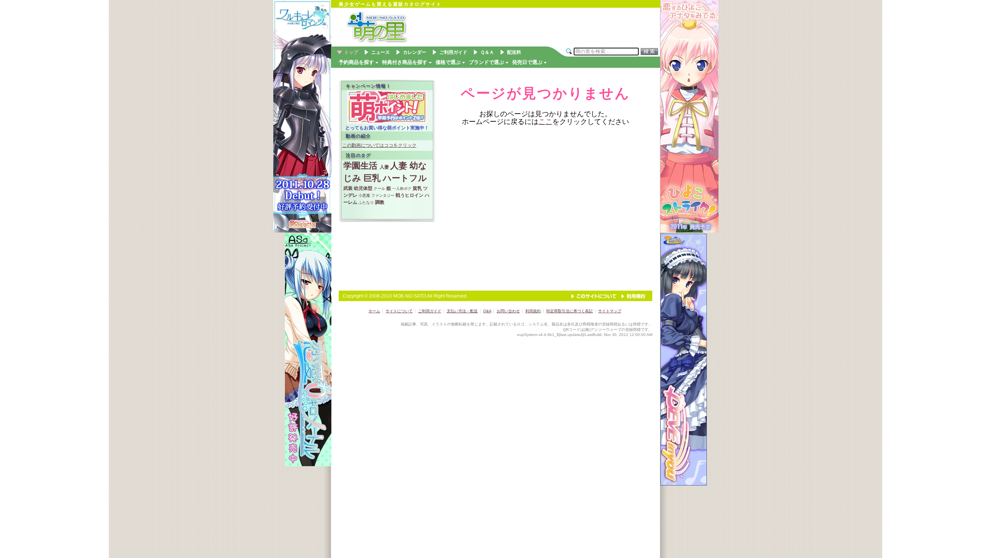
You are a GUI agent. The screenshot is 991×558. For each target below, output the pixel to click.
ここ (545, 122)
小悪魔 (364, 195)
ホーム (374, 311)
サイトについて (399, 311)
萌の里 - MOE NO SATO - (391, 27)
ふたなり (366, 202)
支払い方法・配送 (462, 311)
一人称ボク (401, 188)
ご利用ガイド (429, 311)
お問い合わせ (508, 311)
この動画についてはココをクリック (379, 145)
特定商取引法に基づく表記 (569, 311)
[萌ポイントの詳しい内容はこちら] (387, 122)
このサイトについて (593, 296)
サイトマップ (609, 311)
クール (379, 188)
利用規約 (633, 296)
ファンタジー (382, 195)
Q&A (487, 311)
